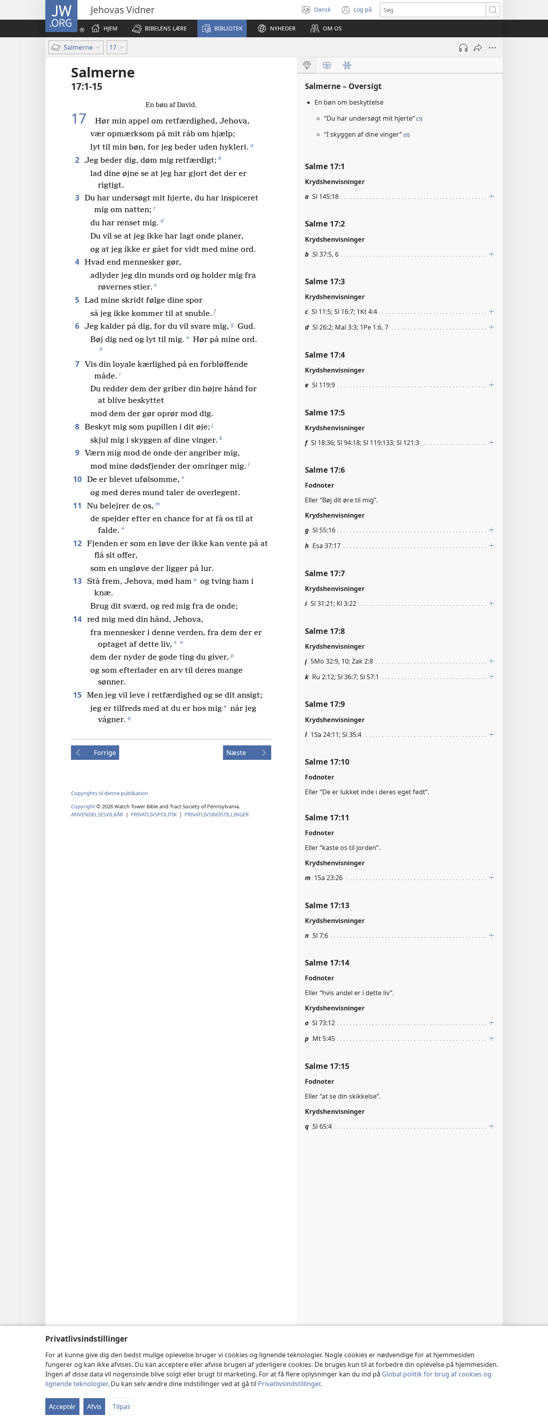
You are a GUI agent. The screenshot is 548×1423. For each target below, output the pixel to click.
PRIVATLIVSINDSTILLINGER (217, 814)
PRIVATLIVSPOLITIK (154, 814)
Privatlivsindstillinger (289, 1383)
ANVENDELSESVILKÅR (97, 814)
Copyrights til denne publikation (109, 793)
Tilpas (121, 1406)
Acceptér (62, 1406)
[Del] (478, 47)
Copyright (83, 806)
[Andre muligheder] (492, 47)
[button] (159, 28)
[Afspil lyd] (463, 47)
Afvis (94, 1406)
